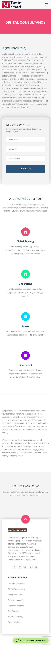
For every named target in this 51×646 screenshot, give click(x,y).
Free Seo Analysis (16, 600)
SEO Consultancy (15, 617)
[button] (31, 640)
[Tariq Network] (12, 4)
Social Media (13, 622)
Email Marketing (15, 595)
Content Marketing (16, 584)
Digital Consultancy (16, 589)
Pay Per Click (14, 611)
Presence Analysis (16, 606)
